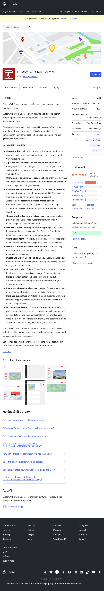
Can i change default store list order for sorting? (25, 436)
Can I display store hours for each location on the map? (29, 470)
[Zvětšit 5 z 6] (63, 368)
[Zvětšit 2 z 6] (19, 387)
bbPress (6, 556)
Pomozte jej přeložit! (68, 19)
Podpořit (83, 534)
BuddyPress (8, 561)
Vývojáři (57, 87)
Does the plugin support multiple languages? (23, 462)
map (88, 140)
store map (96, 150)
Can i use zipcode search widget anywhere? (23, 420)
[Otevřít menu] (100, 4)
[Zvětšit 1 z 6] (19, 368)
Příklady (32, 525)
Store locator (95, 145)
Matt (5, 552)
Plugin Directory (9, 11)
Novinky (6, 530)
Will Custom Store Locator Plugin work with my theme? (28, 428)
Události (82, 530)
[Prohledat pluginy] (29, 27)
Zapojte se (84, 525)
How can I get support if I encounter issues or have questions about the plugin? (22, 478)
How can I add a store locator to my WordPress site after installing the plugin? (22, 444)
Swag (82, 539)
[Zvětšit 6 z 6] (63, 385)
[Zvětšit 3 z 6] (41, 368)
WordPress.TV (60, 539)
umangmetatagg (30, 76)
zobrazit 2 (97, 134)
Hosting (6, 534)
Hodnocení (28, 87)
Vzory (30, 539)
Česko (11, 572)
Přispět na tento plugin (82, 263)
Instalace (43, 87)
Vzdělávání (58, 525)
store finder (96, 140)
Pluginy (31, 534)
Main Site (7, 351)
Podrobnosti (11, 87)
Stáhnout (96, 74)
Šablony (32, 530)
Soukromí (7, 539)
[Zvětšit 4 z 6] (41, 383)
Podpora (97, 87)
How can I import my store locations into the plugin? (27, 454)
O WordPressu (9, 525)
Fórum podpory (79, 239)
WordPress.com (10, 547)
